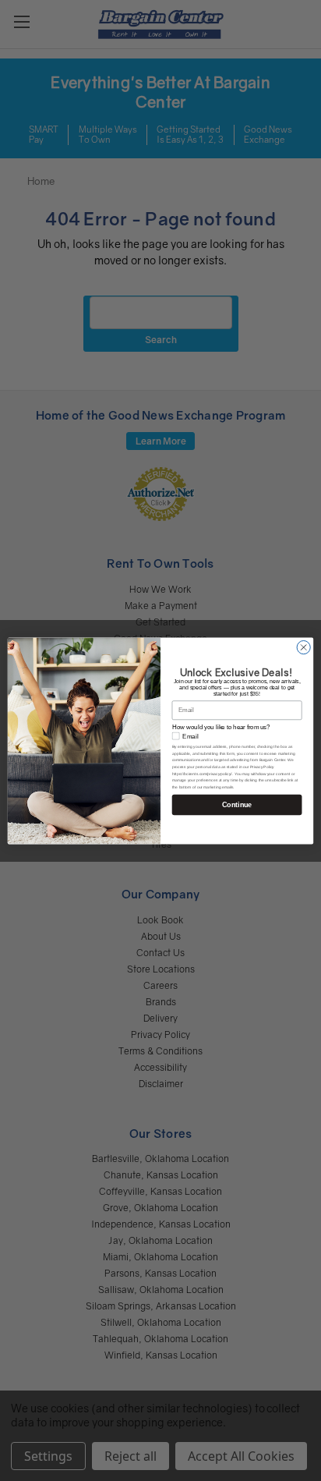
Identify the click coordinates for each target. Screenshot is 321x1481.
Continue (237, 804)
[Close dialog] (303, 647)
